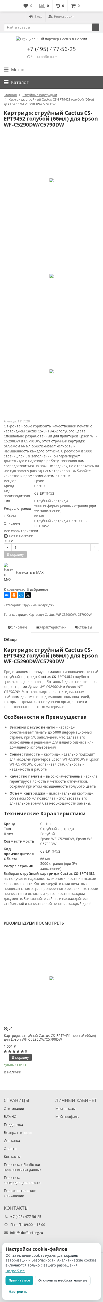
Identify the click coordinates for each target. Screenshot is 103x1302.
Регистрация (64, 16)
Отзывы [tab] (85, 627)
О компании (14, 1108)
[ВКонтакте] (7, 595)
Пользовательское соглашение (20, 1193)
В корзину (20, 1057)
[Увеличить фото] (6, 1028)
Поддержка (13, 1124)
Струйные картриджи (38, 605)
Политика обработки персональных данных (22, 1167)
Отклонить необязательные (62, 1280)
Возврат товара (18, 1132)
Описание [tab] (19, 627)
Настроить (18, 1291)
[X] (28, 595)
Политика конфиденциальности (22, 1180)
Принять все (19, 1280)
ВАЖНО (10, 1116)
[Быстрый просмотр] (10, 1028)
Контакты (12, 1156)
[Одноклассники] (14, 595)
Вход (38, 16)
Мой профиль (67, 1116)
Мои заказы (65, 1108)
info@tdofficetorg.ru (26, 1232)
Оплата (10, 1148)
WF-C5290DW (66, 614)
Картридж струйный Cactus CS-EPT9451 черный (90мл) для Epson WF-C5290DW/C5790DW (50, 1037)
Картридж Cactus (42, 614)
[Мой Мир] (21, 595)
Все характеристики (21, 530)
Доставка (12, 1140)
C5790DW (85, 614)
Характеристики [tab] (52, 627)
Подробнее (15, 1270)
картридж (19, 614)
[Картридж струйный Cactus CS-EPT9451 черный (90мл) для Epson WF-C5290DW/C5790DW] (51, 978)
